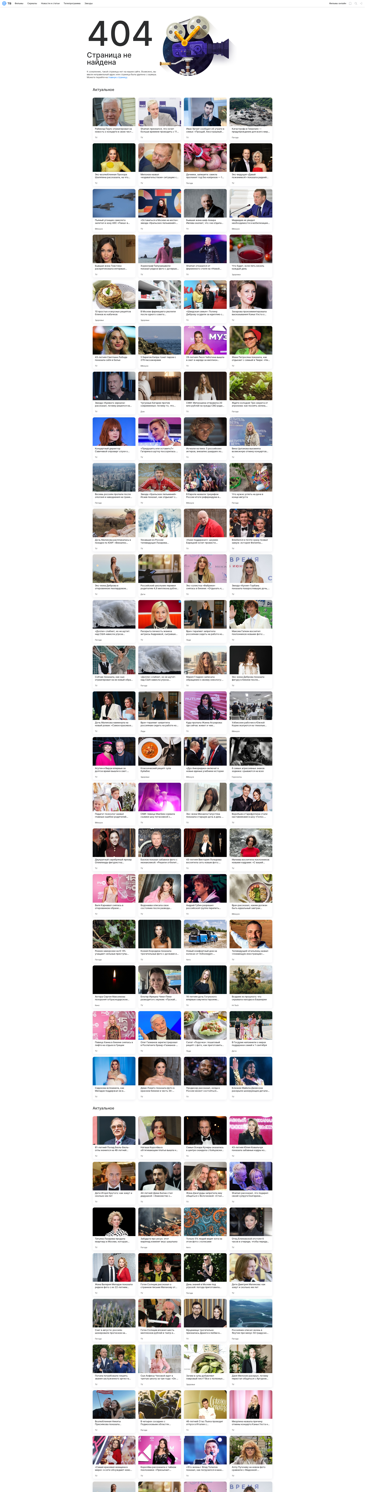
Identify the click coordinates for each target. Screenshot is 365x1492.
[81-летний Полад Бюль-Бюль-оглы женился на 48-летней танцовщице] (114, 1411)
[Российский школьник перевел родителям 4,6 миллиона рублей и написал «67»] (159, 575)
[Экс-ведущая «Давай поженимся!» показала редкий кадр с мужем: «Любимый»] (251, 164)
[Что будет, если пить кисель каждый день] (251, 256)
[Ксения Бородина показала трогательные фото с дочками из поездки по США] (159, 941)
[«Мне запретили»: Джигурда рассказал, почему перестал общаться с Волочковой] (159, 1169)
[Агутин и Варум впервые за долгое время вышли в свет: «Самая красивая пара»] (114, 758)
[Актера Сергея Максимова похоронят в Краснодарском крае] (114, 986)
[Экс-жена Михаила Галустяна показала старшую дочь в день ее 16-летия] (205, 804)
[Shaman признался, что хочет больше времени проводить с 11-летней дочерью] (159, 119)
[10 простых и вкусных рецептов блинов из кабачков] (114, 301)
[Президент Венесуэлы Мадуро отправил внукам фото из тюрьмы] (114, 1123)
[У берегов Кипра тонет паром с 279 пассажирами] (159, 347)
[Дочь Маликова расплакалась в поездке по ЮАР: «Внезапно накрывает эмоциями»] (114, 530)
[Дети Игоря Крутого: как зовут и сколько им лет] (114, 1457)
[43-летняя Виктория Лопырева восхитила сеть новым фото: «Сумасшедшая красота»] (205, 849)
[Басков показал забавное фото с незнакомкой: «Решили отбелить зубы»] (159, 849)
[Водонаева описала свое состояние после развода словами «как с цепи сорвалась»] (159, 895)
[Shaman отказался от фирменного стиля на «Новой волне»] (205, 256)
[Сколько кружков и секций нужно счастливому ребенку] (159, 1123)
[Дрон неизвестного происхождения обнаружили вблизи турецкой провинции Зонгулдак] (159, 1352)
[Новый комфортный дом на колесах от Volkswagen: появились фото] (205, 941)
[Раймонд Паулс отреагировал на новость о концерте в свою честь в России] (114, 119)
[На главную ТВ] (8, 3)
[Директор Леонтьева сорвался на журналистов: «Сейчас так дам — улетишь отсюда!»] (114, 1261)
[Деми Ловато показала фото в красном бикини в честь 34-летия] (159, 1078)
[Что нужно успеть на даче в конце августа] (251, 484)
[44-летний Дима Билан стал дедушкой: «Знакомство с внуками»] (159, 1457)
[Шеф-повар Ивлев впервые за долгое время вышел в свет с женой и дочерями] (251, 1123)
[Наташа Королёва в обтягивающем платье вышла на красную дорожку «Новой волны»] (159, 1411)
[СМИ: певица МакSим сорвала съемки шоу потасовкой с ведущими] (159, 804)
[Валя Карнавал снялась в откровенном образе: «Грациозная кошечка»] (114, 895)
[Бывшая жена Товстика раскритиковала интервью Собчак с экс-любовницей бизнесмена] (114, 256)
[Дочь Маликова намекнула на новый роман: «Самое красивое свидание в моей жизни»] (114, 712)
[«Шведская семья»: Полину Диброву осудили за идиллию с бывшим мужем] (205, 301)
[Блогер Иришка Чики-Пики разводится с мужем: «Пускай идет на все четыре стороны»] (159, 986)
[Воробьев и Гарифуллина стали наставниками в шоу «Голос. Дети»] (251, 804)
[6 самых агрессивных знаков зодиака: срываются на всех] (251, 758)
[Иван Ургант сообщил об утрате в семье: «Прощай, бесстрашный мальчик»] (205, 119)
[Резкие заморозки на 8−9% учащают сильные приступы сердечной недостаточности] (114, 941)
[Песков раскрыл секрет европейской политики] (114, 1169)
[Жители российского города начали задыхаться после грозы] (251, 1352)
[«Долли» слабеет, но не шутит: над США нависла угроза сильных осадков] (114, 621)
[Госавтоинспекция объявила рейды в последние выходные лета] (205, 1306)
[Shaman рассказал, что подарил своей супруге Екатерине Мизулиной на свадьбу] (251, 1457)
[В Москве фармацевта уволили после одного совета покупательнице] (159, 301)
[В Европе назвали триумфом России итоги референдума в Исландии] (205, 484)
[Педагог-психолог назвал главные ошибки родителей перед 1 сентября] (114, 804)
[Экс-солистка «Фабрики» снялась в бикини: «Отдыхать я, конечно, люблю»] (205, 575)
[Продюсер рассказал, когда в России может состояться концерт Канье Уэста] (205, 1078)
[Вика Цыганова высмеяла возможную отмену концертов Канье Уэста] (251, 438)
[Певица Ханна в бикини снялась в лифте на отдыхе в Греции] (114, 1032)
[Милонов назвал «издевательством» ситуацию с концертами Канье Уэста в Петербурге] (159, 164)
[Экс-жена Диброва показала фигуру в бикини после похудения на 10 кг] (251, 667)
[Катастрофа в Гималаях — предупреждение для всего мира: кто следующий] (251, 119)
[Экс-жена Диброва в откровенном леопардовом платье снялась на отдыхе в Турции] (114, 575)
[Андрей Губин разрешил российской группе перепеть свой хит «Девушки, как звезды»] (205, 895)
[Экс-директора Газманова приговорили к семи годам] (251, 1261)
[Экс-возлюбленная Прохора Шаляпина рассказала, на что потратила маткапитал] (114, 164)
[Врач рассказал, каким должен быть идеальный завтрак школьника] (251, 895)
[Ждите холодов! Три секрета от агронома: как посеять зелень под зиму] (251, 393)
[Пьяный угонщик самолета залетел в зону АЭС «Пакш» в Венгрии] (114, 210)
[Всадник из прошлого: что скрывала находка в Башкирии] (251, 986)
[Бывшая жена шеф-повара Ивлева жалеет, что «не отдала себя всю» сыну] (205, 210)
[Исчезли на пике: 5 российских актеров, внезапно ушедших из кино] (205, 438)
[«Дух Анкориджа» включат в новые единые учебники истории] (205, 758)
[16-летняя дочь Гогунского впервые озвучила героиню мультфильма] (205, 986)
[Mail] (4, 3)
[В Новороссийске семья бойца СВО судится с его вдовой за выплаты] (251, 1215)
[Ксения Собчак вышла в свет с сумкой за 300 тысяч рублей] (114, 1352)
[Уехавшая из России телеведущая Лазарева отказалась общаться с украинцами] (159, 530)
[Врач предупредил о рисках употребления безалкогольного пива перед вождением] (205, 1261)
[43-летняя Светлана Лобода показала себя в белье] (114, 347)
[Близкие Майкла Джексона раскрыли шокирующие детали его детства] (251, 1078)
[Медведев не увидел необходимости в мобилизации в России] (251, 210)
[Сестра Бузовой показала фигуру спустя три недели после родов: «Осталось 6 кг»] (205, 1352)
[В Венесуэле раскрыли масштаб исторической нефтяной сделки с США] (205, 1215)
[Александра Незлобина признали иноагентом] (251, 1169)
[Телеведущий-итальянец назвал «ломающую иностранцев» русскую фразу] (251, 941)
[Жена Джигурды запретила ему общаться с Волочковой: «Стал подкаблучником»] (205, 1457)
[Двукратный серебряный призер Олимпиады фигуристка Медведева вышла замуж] (114, 849)
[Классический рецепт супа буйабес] (159, 758)
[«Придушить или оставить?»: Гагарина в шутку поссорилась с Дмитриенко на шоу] (159, 438)
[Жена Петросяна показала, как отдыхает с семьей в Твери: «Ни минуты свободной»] (251, 347)
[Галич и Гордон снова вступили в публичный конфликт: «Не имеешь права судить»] (114, 1306)
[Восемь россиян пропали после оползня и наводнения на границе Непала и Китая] (114, 484)
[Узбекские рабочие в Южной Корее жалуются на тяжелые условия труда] (251, 712)
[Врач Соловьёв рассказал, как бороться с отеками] (251, 1306)
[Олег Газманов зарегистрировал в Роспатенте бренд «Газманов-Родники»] (159, 1032)
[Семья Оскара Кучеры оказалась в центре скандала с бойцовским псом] (205, 1411)
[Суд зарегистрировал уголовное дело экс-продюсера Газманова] (159, 1261)
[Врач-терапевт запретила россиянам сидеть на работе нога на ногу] (205, 621)
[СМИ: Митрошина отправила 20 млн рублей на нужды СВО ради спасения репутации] (205, 393)
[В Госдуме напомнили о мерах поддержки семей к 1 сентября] (251, 1032)
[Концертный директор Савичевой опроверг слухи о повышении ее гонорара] (114, 438)
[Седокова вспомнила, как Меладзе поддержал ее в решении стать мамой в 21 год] (114, 1078)
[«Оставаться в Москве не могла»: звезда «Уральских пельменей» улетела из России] (159, 210)
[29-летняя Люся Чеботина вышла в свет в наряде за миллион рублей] (205, 347)
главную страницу (117, 77)
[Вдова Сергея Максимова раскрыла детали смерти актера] (205, 1169)
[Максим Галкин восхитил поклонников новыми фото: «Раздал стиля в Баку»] (251, 621)
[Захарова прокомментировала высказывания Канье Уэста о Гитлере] (251, 301)
